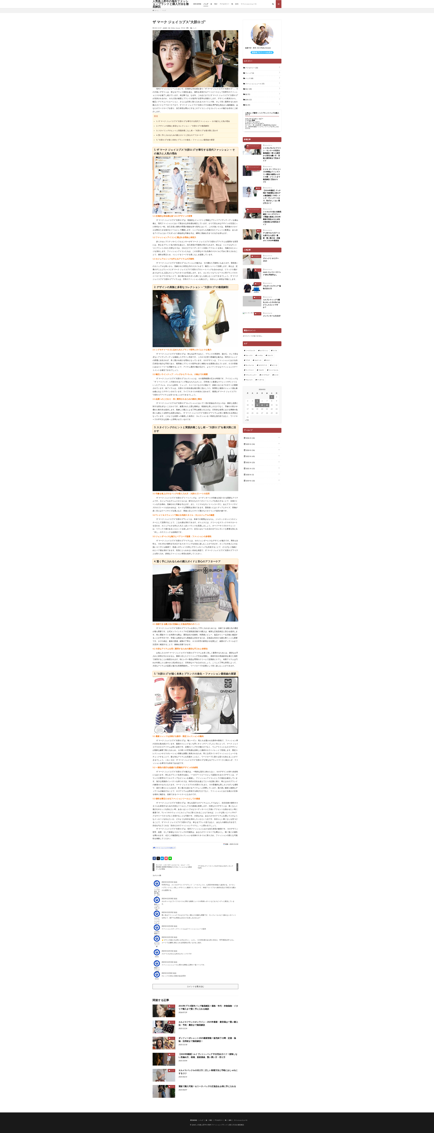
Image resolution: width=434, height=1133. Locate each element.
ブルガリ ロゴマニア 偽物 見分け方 (272, 287)
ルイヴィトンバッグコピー (254, 123)
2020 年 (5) (249, 475)
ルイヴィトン (264, 350)
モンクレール (250, 365)
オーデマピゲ (265, 375)
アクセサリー (224, 4)
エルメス (270, 355)
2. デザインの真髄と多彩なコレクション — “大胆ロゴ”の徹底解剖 (182, 126)
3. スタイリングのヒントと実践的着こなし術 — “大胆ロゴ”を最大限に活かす (187, 130)
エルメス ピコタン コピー (254, 119)
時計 (215, 4)
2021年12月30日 (168, 898)
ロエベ (268, 360)
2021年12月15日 (168, 937)
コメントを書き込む (195, 986)
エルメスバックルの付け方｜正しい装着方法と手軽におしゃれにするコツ (208, 1071)
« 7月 (247, 420)
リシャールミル (273, 370)
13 (262, 405)
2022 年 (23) (250, 462)
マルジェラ (249, 379)
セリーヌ (274, 365)
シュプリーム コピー (252, 122)
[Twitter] (158, 858)
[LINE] (170, 858)
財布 (236, 4)
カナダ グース (263, 365)
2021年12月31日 (168, 882)
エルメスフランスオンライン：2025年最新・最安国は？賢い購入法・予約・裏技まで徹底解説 (208, 1023)
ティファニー (250, 370)
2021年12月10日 (168, 962)
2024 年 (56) (250, 450)
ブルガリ (261, 370)
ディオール (260, 379)
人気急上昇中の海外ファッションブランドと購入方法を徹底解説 (171, 4)
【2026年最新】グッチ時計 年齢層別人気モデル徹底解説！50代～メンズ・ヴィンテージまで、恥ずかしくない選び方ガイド (272, 197)
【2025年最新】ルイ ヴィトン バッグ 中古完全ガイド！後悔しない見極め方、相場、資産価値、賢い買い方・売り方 (208, 1055)
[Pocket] (166, 858)
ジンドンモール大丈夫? (272, 316)
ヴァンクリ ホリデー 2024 (271, 260)
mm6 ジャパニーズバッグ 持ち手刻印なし (272, 273)
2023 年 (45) (250, 456)
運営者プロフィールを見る (262, 52)
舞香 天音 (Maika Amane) (172, 28)
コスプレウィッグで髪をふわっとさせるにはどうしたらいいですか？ (271, 303)
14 (267, 405)
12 (257, 405)
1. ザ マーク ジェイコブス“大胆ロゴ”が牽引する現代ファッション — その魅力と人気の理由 (193, 121)
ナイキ (275, 350)
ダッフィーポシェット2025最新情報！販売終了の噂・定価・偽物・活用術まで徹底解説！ (207, 1039)
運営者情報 (197, 4)
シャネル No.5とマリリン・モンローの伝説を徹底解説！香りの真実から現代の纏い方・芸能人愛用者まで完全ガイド (272, 154)
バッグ (205, 4)
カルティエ (258, 360)
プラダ (248, 360)
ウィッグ (249, 73)
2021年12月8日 (167, 973)
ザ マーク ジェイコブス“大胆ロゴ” (165, 848)
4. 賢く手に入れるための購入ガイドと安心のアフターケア (179, 135)
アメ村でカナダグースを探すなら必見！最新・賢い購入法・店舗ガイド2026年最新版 (271, 237)
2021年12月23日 (168, 926)
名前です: (248, 48)
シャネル (260, 355)
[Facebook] (154, 858)
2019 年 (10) (250, 481)
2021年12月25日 (168, 912)
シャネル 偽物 (250, 120)
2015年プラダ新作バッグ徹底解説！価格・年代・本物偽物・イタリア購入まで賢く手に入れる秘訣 (208, 1007)
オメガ (276, 375)
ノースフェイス (250, 350)
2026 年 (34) (250, 438)
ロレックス (249, 355)
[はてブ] (162, 858)
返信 (175, 882)
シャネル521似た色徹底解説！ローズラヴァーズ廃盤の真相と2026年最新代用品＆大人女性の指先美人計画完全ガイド (272, 218)
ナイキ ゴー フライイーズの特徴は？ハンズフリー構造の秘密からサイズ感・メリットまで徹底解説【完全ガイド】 (272, 175)
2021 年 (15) (250, 469)
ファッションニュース (249, 4)
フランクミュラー (251, 375)
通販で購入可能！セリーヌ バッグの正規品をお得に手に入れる (207, 1086)
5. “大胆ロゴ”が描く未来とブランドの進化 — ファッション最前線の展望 (185, 140)
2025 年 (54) (250, 444)
